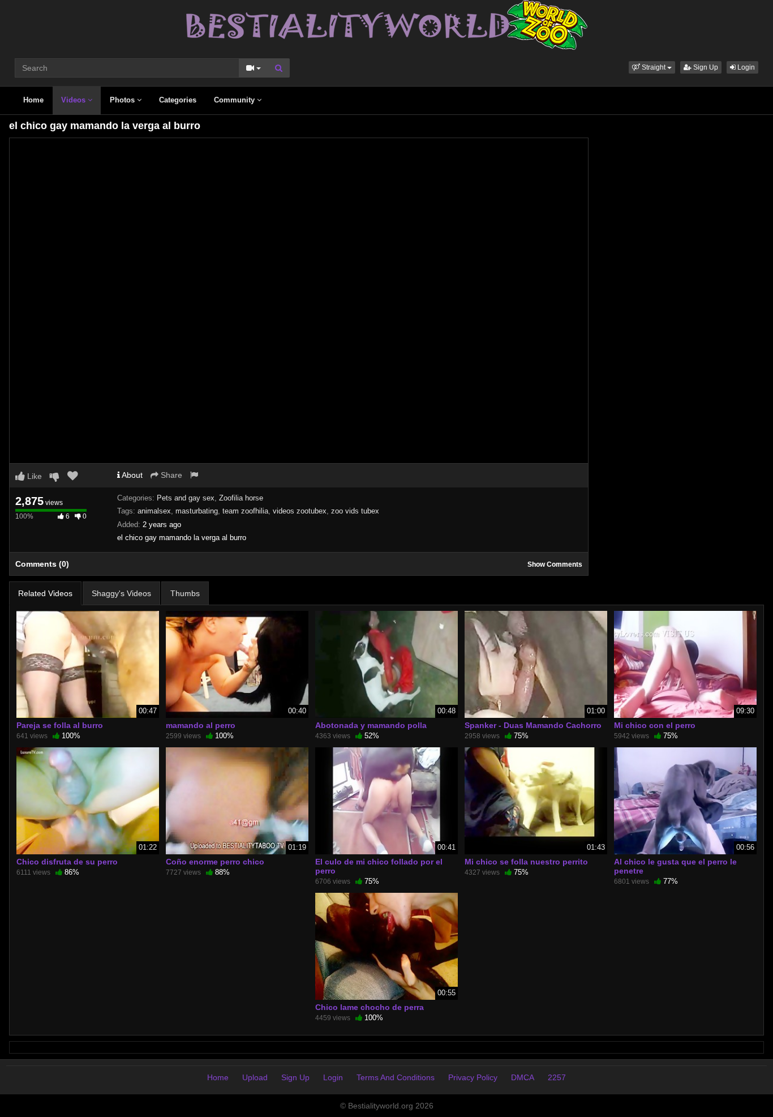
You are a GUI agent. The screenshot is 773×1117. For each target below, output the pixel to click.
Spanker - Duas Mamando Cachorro (533, 725)
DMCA (522, 1077)
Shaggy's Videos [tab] (121, 593)
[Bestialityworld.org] (386, 24)
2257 (557, 1077)
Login (745, 67)
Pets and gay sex (185, 498)
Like (33, 476)
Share (170, 475)
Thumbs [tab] (185, 593)
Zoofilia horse (241, 498)
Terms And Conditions (396, 1077)
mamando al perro (200, 725)
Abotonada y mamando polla (371, 725)
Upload (255, 1077)
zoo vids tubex (355, 511)
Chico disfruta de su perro (67, 861)
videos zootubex (300, 511)
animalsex (154, 511)
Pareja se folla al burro (59, 725)
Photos (123, 100)
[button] (652, 67)
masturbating (196, 511)
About (131, 475)
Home (33, 100)
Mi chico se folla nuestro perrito (526, 861)
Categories (177, 100)
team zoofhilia (245, 511)
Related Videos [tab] (45, 593)
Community (235, 100)
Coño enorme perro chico (215, 861)
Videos (74, 100)
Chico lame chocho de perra (369, 1007)
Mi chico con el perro (654, 725)
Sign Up (705, 67)
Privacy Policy (472, 1077)
